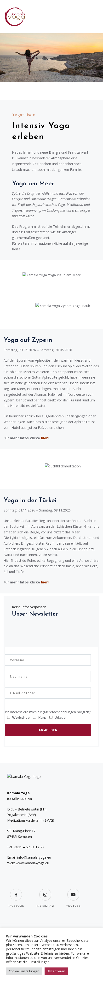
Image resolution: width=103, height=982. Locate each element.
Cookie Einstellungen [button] (24, 971)
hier (44, 438)
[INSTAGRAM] (45, 886)
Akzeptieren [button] (56, 971)
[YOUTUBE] (73, 886)
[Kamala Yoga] (17, 16)
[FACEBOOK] (16, 886)
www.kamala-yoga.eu (32, 863)
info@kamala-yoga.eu (34, 857)
